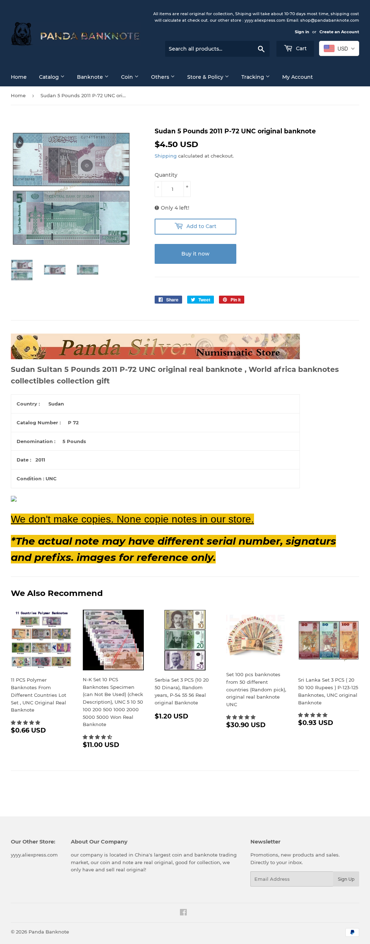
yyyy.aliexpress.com (34, 855)
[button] (26, 722)
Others (161, 77)
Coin (127, 77)
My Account (297, 77)
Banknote (90, 77)
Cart (300, 48)
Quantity (166, 175)
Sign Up (346, 879)
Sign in (302, 31)
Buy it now (195, 253)
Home (19, 77)
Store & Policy (206, 77)
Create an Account (339, 31)
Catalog (49, 77)
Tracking (253, 77)
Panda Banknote (49, 932)
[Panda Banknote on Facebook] (183, 913)
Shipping (166, 156)
